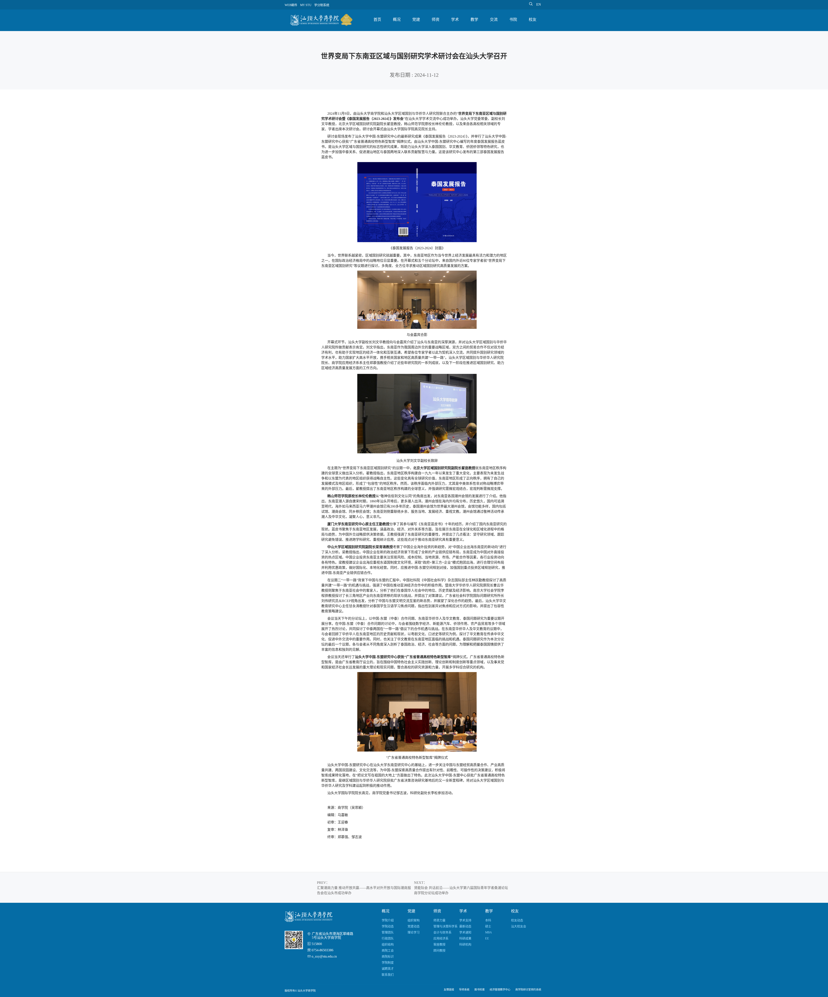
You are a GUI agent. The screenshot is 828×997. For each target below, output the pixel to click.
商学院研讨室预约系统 (528, 989)
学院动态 (388, 926)
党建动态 (414, 926)
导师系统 (464, 989)
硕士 (488, 926)
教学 (474, 19)
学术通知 (465, 932)
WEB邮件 (291, 5)
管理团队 (388, 932)
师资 (435, 19)
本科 (488, 920)
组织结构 (388, 944)
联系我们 (388, 974)
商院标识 (388, 956)
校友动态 (517, 920)
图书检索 (479, 989)
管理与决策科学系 (445, 926)
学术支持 (465, 920)
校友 (532, 19)
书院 (513, 19)
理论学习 (414, 932)
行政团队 (388, 938)
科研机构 (465, 944)
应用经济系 (440, 938)
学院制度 (388, 962)
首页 (377, 19)
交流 (494, 19)
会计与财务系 (442, 932)
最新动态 (465, 926)
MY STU (305, 5)
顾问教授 (439, 950)
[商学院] (321, 20)
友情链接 (449, 989)
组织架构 (414, 920)
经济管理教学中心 (500, 989)
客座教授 (439, 944)
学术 (455, 19)
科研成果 (465, 938)
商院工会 (388, 950)
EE (487, 938)
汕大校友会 (518, 926)
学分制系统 (321, 5)
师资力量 (439, 920)
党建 (416, 19)
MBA (488, 932)
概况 (397, 19)
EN (538, 4)
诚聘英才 (388, 968)
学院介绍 (388, 920)
